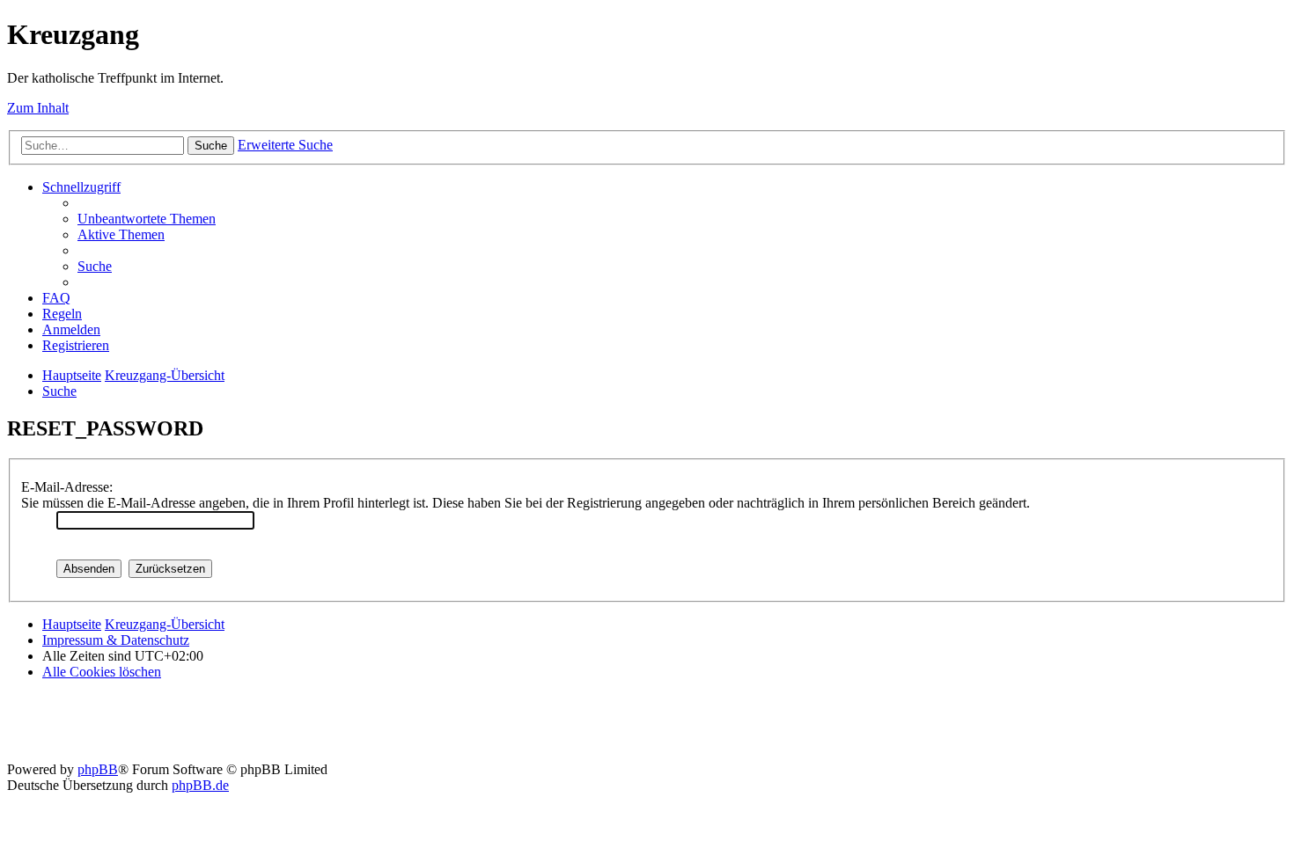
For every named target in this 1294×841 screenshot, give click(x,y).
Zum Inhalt (38, 107)
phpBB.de (200, 785)
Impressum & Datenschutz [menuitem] (115, 640)
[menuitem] (146, 218)
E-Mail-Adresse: (67, 486)
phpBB (97, 769)
